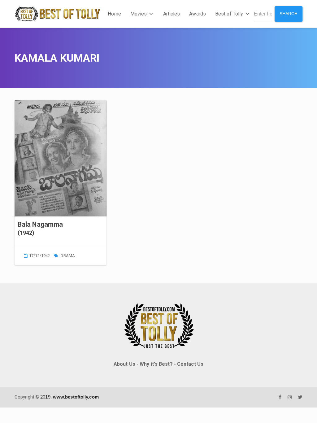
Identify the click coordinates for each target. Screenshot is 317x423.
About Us (124, 364)
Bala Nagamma (40, 224)
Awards (197, 14)
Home (114, 14)
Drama (68, 255)
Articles (171, 14)
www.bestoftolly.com (76, 396)
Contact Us (190, 364)
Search (288, 13)
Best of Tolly (229, 14)
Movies (138, 14)
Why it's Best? (156, 364)
